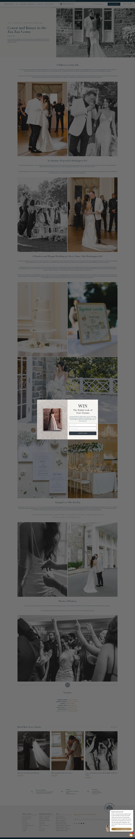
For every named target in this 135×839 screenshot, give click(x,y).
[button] (131, 835)
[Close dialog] (96, 401)
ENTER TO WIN (82, 433)
